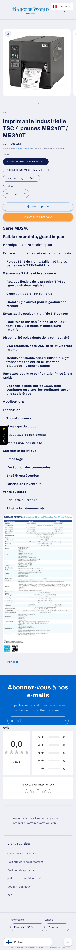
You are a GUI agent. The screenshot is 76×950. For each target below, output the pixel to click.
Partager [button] (12, 662)
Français (53, 927)
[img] (16, 752)
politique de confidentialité (24, 878)
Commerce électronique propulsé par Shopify (47, 947)
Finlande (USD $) (23, 927)
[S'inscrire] (64, 720)
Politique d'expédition (21, 870)
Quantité (8, 186)
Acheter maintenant (38, 217)
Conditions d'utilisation (21, 853)
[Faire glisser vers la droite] (46, 103)
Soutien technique (19, 887)
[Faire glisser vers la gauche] (30, 103)
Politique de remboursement (25, 862)
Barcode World (23, 947)
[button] (5, 10)
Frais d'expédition (26, 148)
